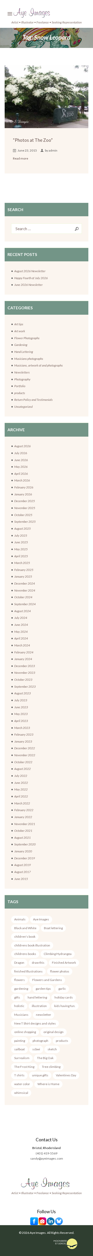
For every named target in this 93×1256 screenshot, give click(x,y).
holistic (19, 1006)
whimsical (21, 1093)
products (19, 393)
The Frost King (24, 1067)
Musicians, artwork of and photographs (38, 365)
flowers (19, 980)
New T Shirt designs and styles (35, 1023)
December (24, 501)
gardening (21, 989)
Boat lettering (53, 928)
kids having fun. (64, 1006)
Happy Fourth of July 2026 (31, 278)
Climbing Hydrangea (58, 954)
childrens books (25, 954)
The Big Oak (45, 1058)
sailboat (19, 1049)
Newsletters (22, 372)
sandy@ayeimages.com (46, 1158)
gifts (17, 997)
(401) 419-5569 (46, 1153)
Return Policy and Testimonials (33, 400)
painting (19, 1041)
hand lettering (37, 997)
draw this (38, 962)
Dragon (19, 962)
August (22, 446)
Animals (20, 919)
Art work (19, 331)
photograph (40, 1041)
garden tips (43, 989)
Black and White (25, 928)
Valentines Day (66, 1075)
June (21, 460)
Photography (22, 379)
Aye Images (41, 919)
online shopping (25, 1032)
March (22, 480)
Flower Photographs (27, 338)
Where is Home (48, 1084)
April (21, 474)
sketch (52, 1049)
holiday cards (64, 997)
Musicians (21, 1015)
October (23, 515)
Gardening (20, 345)
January (23, 494)
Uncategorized (23, 407)
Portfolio (19, 386)
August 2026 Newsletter (29, 271)
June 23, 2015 (27, 150)
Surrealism (21, 1058)
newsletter (43, 1015)
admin (53, 150)
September (25, 521)
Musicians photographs (28, 359)
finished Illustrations (28, 971)
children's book (24, 936)
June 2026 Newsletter (28, 285)
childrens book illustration (32, 945)
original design (53, 1032)
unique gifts (40, 1075)
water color (22, 1084)
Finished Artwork (64, 962)
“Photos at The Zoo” (33, 140)
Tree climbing (51, 1067)
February (23, 487)
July (20, 453)
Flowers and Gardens (47, 980)
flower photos (59, 971)
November (24, 508)
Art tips (18, 324)
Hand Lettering (23, 352)
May (21, 467)
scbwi (36, 1049)
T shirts (19, 1075)
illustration (39, 1006)
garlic (62, 989)
